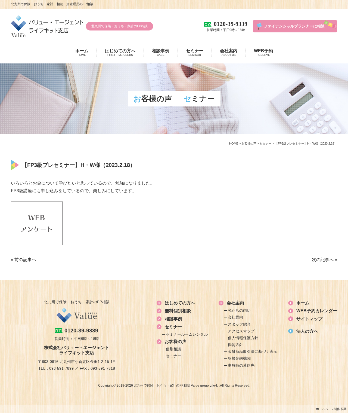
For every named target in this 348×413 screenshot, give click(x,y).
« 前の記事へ (23, 259)
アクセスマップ (241, 331)
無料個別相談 (178, 310)
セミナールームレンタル (187, 334)
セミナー (194, 52)
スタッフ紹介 (239, 324)
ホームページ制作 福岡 (331, 409)
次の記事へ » (324, 259)
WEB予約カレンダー (316, 310)
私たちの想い (239, 310)
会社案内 (228, 52)
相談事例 (160, 52)
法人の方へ (307, 331)
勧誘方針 (235, 344)
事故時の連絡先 (241, 365)
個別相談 (173, 349)
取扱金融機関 (239, 358)
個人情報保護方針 (243, 338)
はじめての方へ (120, 52)
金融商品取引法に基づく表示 (252, 351)
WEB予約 (263, 52)
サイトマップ (309, 319)
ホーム (81, 52)
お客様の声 (176, 341)
